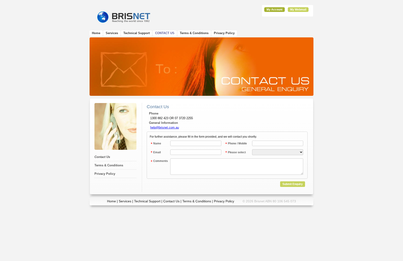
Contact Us (164, 33)
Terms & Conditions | (198, 201)
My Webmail (298, 9)
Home (96, 33)
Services (112, 33)
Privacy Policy (224, 33)
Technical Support (136, 33)
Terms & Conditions (194, 33)
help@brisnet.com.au (164, 127)
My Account (274, 9)
